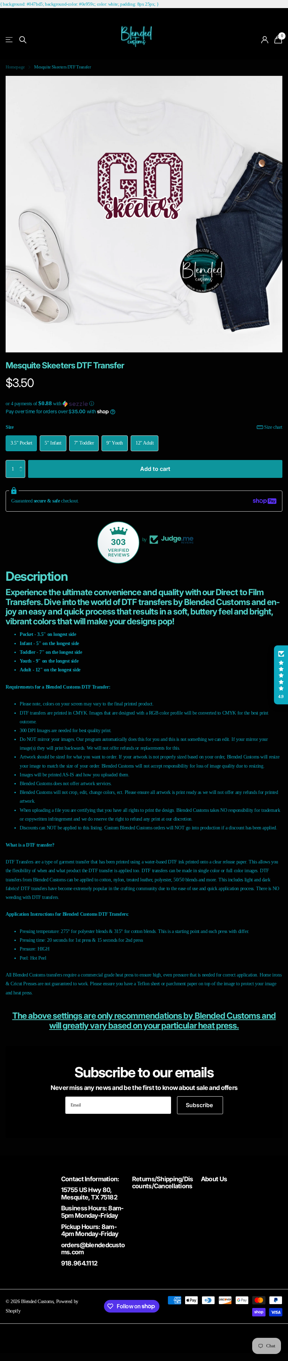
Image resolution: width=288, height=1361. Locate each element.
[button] (144, 403)
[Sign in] (265, 40)
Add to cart (155, 468)
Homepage (15, 67)
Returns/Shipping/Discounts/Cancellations (162, 1182)
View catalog (10, 40)
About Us (214, 1179)
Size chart (273, 427)
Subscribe (200, 1105)
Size (144, 427)
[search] (22, 40)
